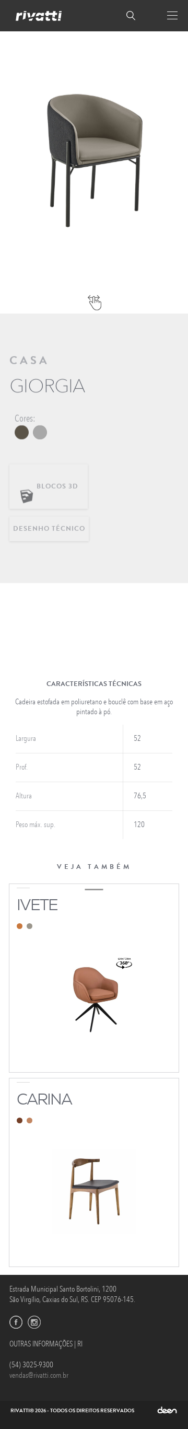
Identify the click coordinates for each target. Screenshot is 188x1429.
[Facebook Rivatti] (15, 1322)
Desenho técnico (49, 529)
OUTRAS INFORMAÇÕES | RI (46, 1344)
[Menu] (172, 15)
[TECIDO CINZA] (39, 432)
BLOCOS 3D (58, 486)
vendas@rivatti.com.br (38, 1375)
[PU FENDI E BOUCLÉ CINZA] (21, 432)
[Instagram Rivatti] (34, 1322)
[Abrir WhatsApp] (162, 1403)
